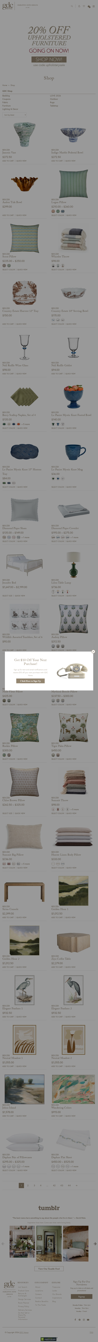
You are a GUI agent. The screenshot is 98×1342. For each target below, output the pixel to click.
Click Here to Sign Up (30, 681)
